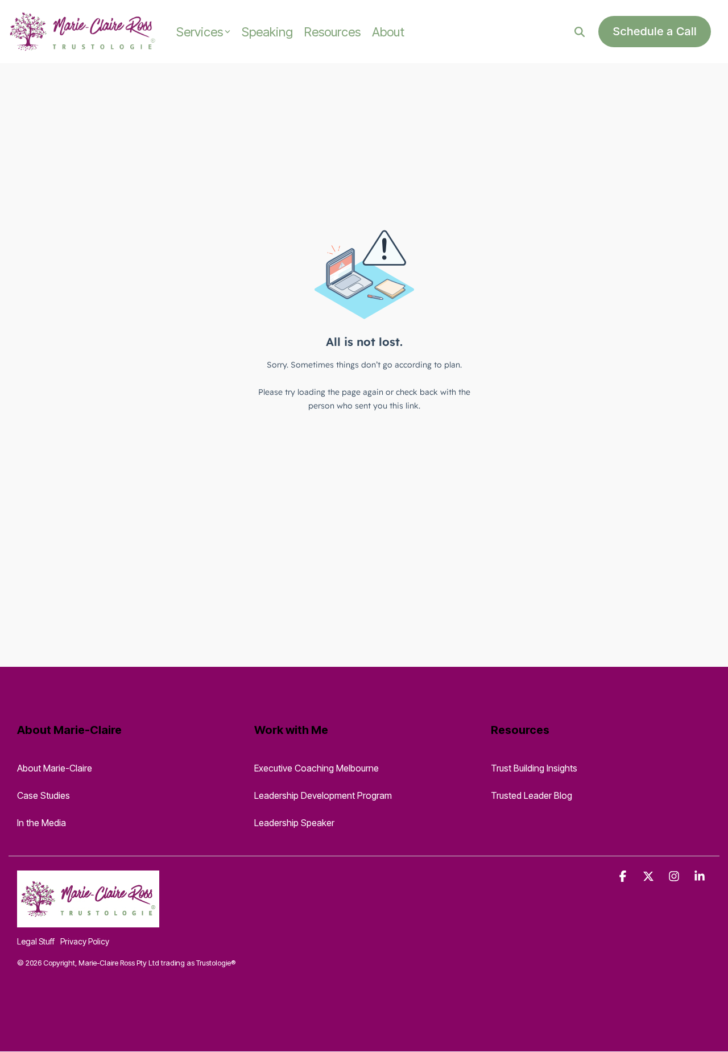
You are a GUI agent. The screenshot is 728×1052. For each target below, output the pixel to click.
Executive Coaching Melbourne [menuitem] (316, 768)
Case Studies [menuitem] (43, 795)
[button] (624, 876)
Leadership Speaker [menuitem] (294, 822)
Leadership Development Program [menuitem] (323, 795)
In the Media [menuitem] (41, 822)
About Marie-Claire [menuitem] (54, 768)
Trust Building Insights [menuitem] (534, 768)
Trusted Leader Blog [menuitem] (531, 795)
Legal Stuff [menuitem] (36, 941)
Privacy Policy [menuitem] (84, 941)
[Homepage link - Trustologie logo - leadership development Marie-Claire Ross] (88, 920)
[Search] (579, 31)
